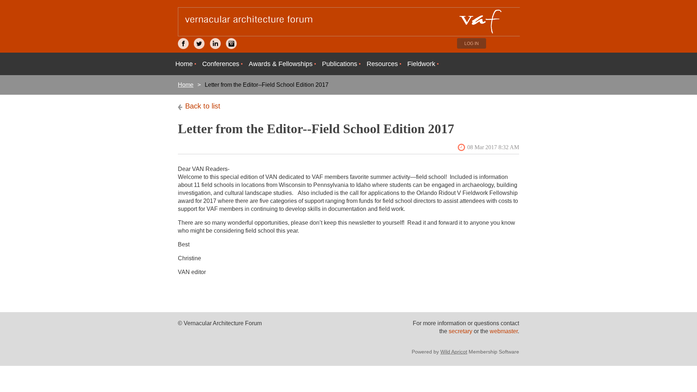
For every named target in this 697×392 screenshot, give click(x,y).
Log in (471, 43)
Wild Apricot (453, 352)
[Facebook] (183, 43)
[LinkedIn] (215, 43)
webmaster (504, 331)
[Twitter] (199, 43)
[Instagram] (231, 43)
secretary (461, 331)
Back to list (202, 106)
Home (185, 85)
